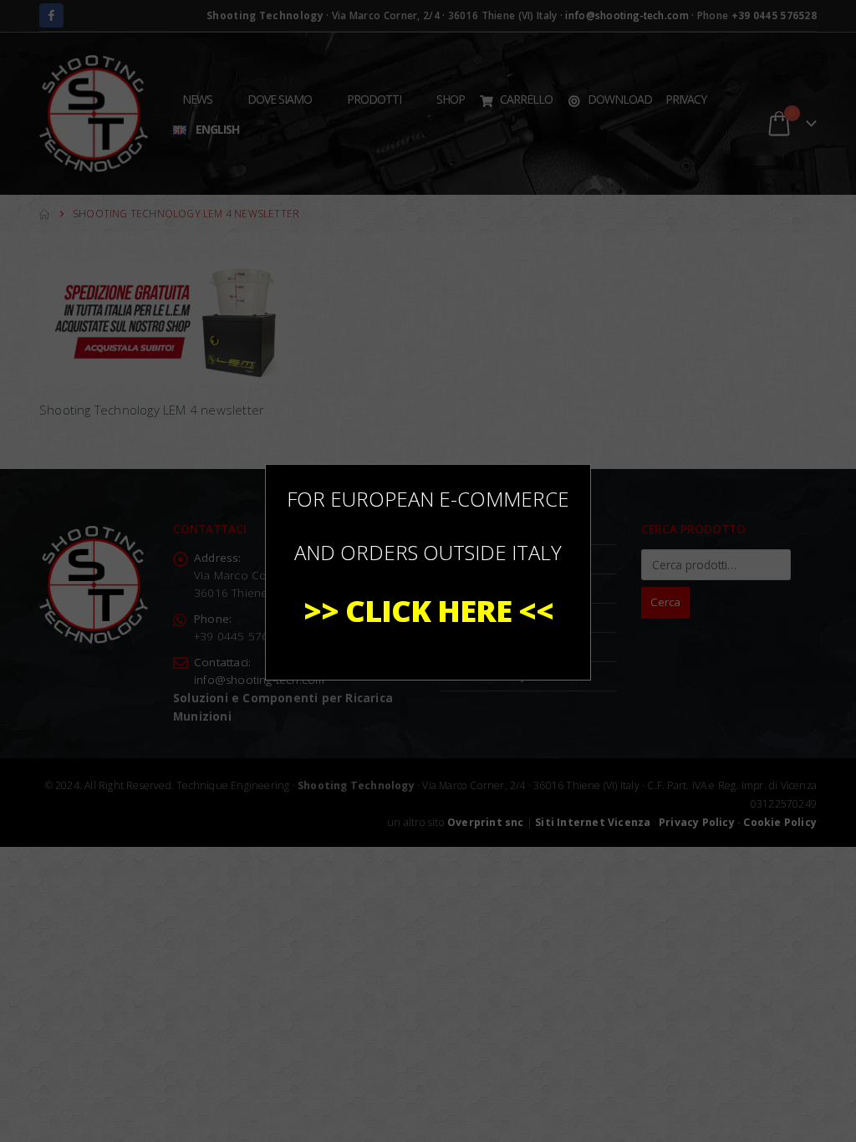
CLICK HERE (428, 610)
